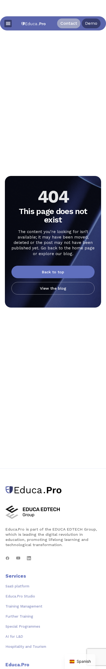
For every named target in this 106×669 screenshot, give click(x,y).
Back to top (53, 272)
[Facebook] (7, 558)
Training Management (23, 606)
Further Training (19, 616)
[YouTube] (18, 558)
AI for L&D (14, 636)
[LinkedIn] (29, 558)
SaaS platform (17, 586)
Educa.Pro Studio (20, 596)
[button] (8, 23)
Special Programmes (22, 626)
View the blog (53, 288)
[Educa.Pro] (35, 490)
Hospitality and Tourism (25, 647)
